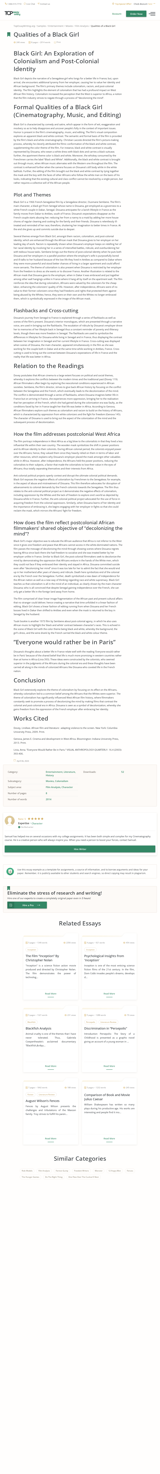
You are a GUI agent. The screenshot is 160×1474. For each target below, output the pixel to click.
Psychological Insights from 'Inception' (104, 958)
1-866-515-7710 (14, 4)
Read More (50, 993)
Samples (41, 26)
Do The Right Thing (53, 1177)
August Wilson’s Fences (43, 1101)
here (150, 4)
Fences (130, 1170)
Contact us (45, 4)
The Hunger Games (30, 1177)
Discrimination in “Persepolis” (105, 1028)
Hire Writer (80, 849)
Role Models (27, 1170)
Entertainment (55, 26)
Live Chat (30, 4)
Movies (69, 26)
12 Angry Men (114, 1170)
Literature (69, 771)
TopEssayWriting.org (24, 26)
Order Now (136, 13)
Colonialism (61, 781)
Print (59, 42)
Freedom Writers (81, 1170)
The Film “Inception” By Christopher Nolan (42, 958)
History (50, 775)
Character (67, 787)
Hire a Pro (28, 905)
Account (116, 13)
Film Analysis (82, 26)
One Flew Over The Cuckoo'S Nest (83, 1177)
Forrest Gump (62, 1170)
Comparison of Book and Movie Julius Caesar (107, 1097)
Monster (98, 1170)
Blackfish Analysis (38, 1028)
